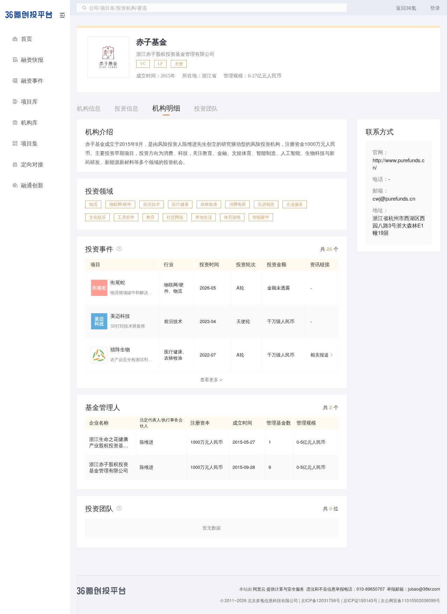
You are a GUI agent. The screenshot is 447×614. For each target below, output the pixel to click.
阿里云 (259, 589)
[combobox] (212, 7)
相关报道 (319, 354)
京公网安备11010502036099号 (410, 600)
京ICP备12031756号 (320, 600)
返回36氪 (406, 7)
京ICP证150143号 (360, 600)
